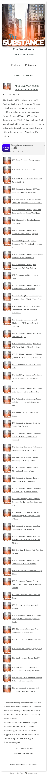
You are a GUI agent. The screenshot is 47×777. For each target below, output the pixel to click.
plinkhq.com (32, 773)
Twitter (18, 764)
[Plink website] (26, 773)
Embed (34, 764)
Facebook (26, 764)
